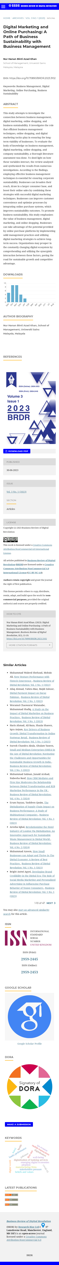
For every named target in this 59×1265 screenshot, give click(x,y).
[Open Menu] (3, 6)
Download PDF (18, 451)
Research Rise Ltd (28, 1226)
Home (6, 18)
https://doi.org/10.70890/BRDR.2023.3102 (32, 78)
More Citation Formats (23, 645)
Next (50, 903)
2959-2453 (29, 972)
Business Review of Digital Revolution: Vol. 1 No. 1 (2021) (32, 818)
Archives (18, 18)
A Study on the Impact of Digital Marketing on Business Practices (32, 713)
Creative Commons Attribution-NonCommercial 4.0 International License (27, 549)
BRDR (20, 564)
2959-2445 (29, 959)
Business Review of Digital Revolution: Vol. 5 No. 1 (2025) (32, 892)
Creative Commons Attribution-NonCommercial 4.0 (27, 1238)
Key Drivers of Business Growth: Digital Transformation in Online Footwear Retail (32, 733)
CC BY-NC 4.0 (34, 572)
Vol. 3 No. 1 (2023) (35, 18)
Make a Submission (19, 1124)
